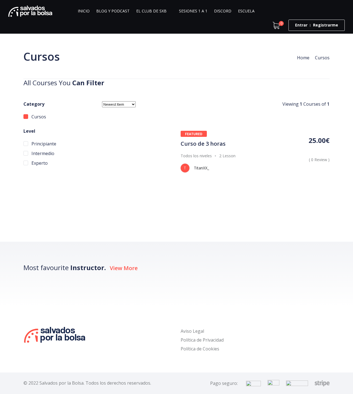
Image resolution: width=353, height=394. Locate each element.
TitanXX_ (201, 168)
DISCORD (222, 11)
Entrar (301, 25)
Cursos (38, 117)
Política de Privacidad (202, 340)
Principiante (43, 144)
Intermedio (42, 153)
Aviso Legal (192, 331)
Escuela (246, 11)
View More (124, 268)
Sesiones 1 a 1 (193, 11)
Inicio (84, 11)
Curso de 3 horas (203, 143)
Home (303, 58)
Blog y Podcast (113, 11)
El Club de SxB (151, 11)
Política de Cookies (200, 349)
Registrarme (325, 25)
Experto (39, 163)
